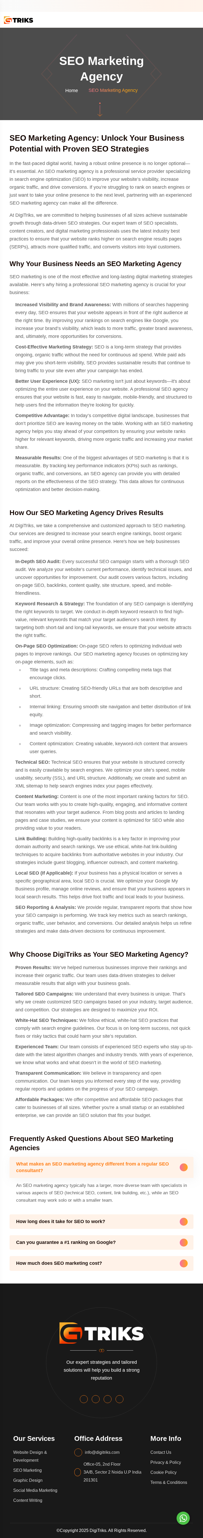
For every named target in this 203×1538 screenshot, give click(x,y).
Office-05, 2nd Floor (102, 1464)
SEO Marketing (27, 1470)
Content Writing (27, 1500)
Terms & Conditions (168, 1482)
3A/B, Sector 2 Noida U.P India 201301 (112, 1476)
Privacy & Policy (165, 1462)
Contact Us (160, 1452)
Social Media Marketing (35, 1490)
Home (71, 90)
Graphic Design (28, 1480)
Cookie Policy (163, 1472)
